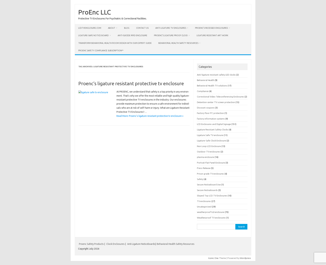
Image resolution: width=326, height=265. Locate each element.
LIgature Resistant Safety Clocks (212, 129)
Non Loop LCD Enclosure (209, 146)
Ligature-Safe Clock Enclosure (211, 140)
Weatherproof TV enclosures (211, 217)
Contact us (142, 28)
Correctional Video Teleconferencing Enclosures (220, 96)
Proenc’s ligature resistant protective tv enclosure (131, 83)
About (111, 28)
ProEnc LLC (94, 12)
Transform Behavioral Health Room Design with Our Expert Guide (115, 43)
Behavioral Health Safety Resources (178, 43)
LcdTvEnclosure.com (89, 28)
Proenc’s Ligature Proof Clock (171, 35)
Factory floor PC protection (210, 113)
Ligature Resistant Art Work (212, 35)
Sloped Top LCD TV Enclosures (212, 195)
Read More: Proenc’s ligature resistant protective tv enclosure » (149, 116)
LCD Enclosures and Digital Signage (214, 124)
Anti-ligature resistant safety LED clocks (216, 75)
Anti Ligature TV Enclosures (170, 28)
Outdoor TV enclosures (208, 151)
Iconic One (213, 258)
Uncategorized (204, 206)
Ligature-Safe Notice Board (93, 35)
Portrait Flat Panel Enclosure (211, 162)
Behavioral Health (205, 80)
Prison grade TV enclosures (210, 173)
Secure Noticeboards (207, 190)
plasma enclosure (205, 157)
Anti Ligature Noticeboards (141, 244)
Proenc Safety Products (91, 244)
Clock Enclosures (115, 244)
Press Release (204, 168)
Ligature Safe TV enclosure (210, 135)
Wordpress (245, 258)
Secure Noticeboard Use (209, 184)
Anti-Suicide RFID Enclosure (132, 35)
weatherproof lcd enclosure (210, 212)
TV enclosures (204, 201)
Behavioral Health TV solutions (212, 85)
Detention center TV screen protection (216, 102)
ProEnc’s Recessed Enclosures (211, 28)
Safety (200, 179)
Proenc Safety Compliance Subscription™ (100, 50)
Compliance (203, 91)
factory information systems (211, 118)
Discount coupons (206, 107)
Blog (126, 28)
